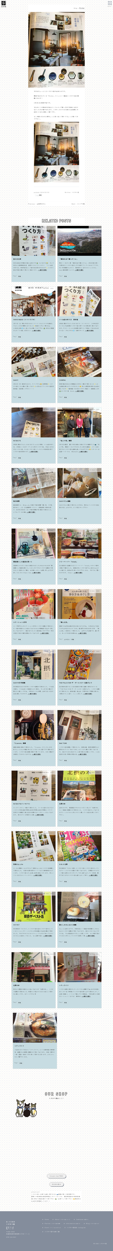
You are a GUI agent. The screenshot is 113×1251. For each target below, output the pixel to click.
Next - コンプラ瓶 (78, 204)
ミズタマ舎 (10, 1224)
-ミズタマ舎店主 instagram (76, 1227)
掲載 (40, 195)
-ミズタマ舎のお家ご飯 (52, 1231)
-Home (46, 1219)
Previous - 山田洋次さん (37, 204)
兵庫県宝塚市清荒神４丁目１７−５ (18, 1234)
